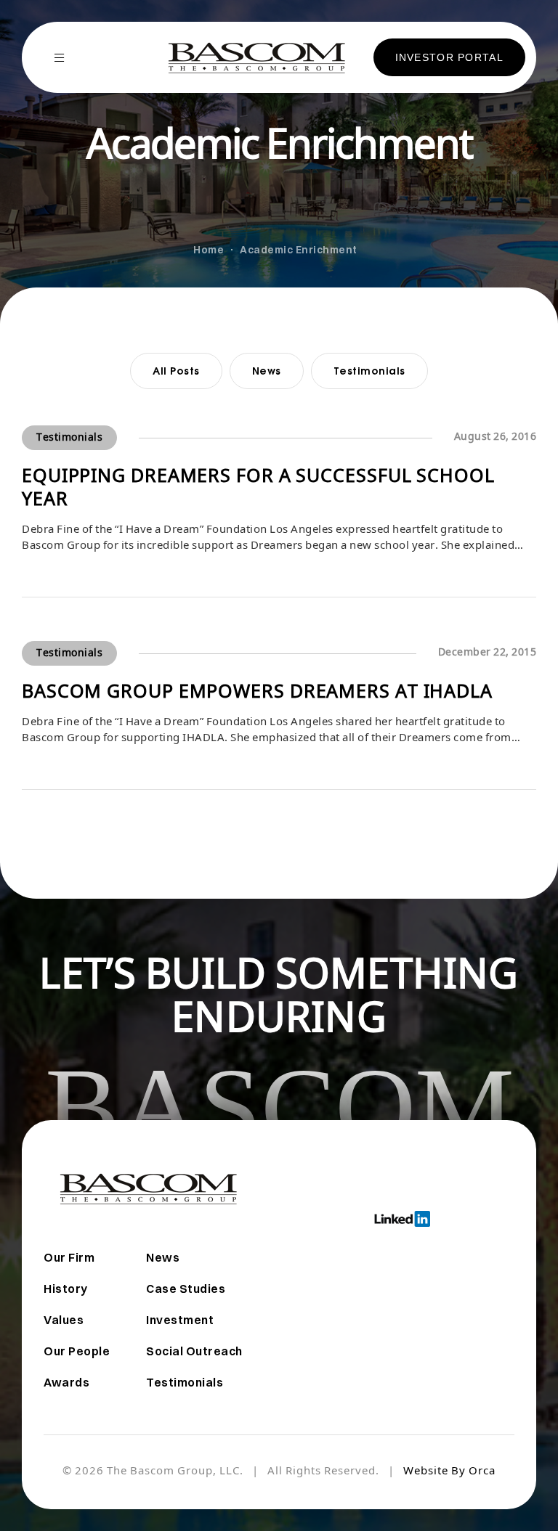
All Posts (176, 370)
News (266, 370)
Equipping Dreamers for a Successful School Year (258, 489)
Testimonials (369, 370)
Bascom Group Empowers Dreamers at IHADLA (257, 693)
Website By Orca (449, 1471)
